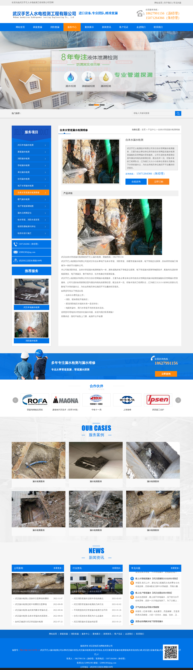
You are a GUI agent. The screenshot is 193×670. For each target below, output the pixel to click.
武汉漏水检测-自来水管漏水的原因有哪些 (33, 616)
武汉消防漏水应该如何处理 (85, 622)
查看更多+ (58, 568)
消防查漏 (54, 27)
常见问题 (177, 3)
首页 (144, 130)
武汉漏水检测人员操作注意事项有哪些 (32, 598)
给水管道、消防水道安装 (28, 220)
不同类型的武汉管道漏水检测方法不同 (90, 610)
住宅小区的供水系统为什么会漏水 (88, 616)
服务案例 (96, 435)
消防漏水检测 (24, 159)
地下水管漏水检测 (25, 186)
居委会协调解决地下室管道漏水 (149, 598)
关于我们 (168, 3)
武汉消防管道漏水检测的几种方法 (88, 604)
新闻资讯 (106, 27)
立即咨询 (166, 374)
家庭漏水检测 (24, 152)
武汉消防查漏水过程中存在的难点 (88, 598)
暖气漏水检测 (24, 199)
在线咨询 (136, 181)
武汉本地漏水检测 (25, 145)
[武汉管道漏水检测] (96, 70)
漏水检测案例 (39, 481)
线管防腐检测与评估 (26, 226)
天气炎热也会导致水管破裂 (147, 584)
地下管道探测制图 (25, 206)
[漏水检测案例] (38, 478)
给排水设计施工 (25, 233)
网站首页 (158, 3)
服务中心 (72, 27)
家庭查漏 (37, 27)
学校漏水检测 (24, 165)
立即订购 (158, 181)
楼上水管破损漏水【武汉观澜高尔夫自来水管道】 (157, 613)
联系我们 (158, 27)
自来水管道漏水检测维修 (28, 192)
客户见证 (123, 27)
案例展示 (89, 27)
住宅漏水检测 (24, 179)
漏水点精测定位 (25, 213)
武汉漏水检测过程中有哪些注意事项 (31, 604)
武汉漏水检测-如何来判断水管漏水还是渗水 (34, 610)
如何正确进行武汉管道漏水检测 (29, 622)
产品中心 (152, 130)
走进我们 (141, 27)
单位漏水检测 (24, 172)
